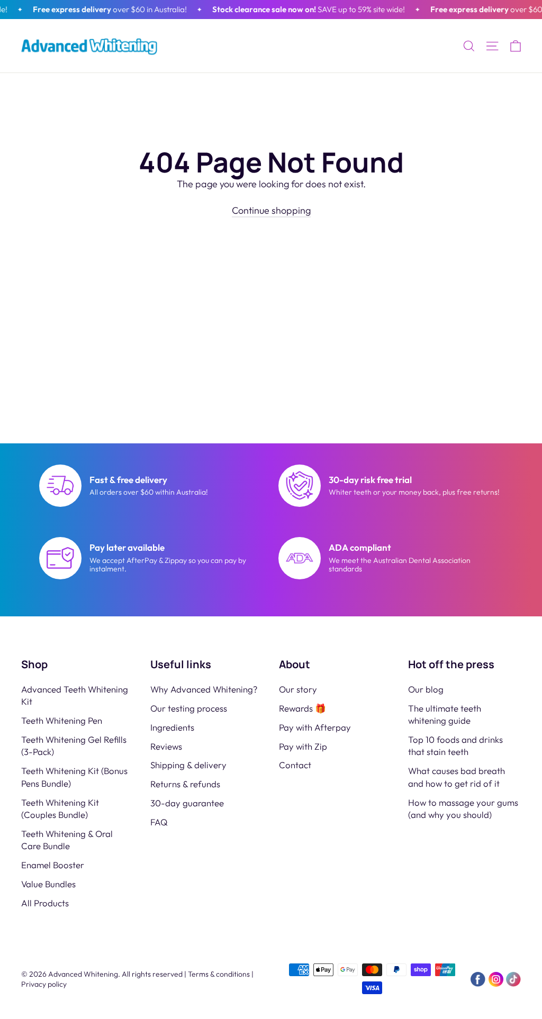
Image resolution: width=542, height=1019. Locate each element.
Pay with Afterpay (315, 727)
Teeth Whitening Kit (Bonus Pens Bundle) (74, 776)
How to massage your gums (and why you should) (463, 808)
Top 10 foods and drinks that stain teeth (455, 745)
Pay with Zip (303, 746)
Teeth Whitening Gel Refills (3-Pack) (74, 745)
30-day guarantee (187, 802)
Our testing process (188, 708)
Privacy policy (44, 984)
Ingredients (172, 727)
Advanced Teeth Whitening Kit (74, 695)
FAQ (159, 821)
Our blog (426, 689)
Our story (298, 689)
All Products (45, 902)
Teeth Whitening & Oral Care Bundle (67, 839)
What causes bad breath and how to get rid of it (456, 776)
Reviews (166, 746)
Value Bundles (48, 883)
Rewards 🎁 (302, 708)
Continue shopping (271, 210)
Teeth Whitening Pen (61, 720)
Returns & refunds (185, 783)
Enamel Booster (52, 864)
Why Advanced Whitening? (203, 689)
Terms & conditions (219, 974)
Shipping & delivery (188, 764)
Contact (295, 764)
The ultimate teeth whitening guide (444, 714)
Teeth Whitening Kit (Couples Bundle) (60, 808)
